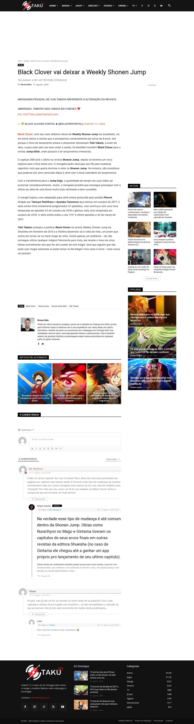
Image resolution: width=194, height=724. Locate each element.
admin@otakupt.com (40, 697)
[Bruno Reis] (28, 331)
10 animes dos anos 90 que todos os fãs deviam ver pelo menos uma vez (103, 675)
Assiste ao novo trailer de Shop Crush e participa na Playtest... (138, 269)
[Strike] (44, 448)
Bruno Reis (26, 84)
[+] (60, 448)
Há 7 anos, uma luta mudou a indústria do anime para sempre (69, 398)
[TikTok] (44, 707)
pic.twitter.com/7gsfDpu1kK (38, 114)
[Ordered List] (48, 448)
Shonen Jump (43, 306)
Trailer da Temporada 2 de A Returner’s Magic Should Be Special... (164, 269)
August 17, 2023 (94, 123)
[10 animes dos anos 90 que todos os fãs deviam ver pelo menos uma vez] (81, 675)
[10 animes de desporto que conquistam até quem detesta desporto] (81, 704)
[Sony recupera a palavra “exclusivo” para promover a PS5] (165, 229)
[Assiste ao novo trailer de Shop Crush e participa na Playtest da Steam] (139, 257)
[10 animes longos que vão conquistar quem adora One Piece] (35, 383)
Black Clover (31, 306)
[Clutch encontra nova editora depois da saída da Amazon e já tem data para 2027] (139, 229)
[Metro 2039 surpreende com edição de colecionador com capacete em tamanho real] (165, 199)
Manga (26, 61)
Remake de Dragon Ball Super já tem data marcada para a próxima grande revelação (150, 380)
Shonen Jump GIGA (59, 306)
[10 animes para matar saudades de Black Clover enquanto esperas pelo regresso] (104, 383)
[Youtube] (161, 5)
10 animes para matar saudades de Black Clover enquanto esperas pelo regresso (104, 397)
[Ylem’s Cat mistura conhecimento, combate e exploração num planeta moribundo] (139, 199)
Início (20, 61)
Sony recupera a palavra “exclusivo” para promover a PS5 (164, 242)
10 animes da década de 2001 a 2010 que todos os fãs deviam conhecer (151, 350)
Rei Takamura (55, 510)
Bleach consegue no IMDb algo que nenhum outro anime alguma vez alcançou (150, 317)
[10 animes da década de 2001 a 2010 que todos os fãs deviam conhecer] (152, 342)
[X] (154, 5)
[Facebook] (142, 5)
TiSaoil (52, 625)
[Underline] (40, 448)
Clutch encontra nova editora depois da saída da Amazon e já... (139, 242)
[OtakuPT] (33, 5)
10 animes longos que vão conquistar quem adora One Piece (34, 398)
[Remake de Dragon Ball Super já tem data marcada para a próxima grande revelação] (152, 374)
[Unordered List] (52, 448)
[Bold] (32, 448)
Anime (34, 392)
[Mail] (43, 343)
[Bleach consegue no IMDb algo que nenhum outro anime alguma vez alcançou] (152, 311)
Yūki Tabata (74, 306)
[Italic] (36, 448)
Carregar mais (151, 278)
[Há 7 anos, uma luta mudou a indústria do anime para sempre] (69, 383)
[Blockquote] (56, 448)
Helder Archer (136, 324)
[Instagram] (148, 5)
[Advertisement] (97, 36)
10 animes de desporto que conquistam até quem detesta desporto (103, 704)
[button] (169, 5)
